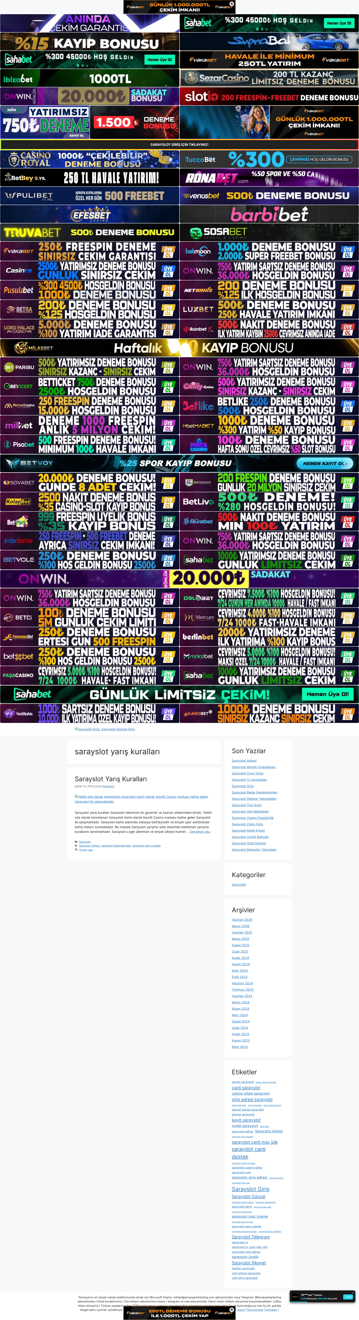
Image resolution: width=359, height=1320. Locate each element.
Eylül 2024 (240, 977)
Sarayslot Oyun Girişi (247, 773)
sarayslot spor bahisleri (270, 1231)
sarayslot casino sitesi (247, 1167)
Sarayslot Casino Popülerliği (253, 818)
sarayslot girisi (276, 1178)
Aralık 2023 (240, 1034)
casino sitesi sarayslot (251, 1093)
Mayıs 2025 (240, 939)
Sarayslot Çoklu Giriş (247, 824)
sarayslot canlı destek (249, 1153)
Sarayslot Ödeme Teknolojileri (254, 799)
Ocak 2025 (240, 951)
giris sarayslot (255, 1105)
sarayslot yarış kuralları (146, 845)
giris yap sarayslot (272, 1105)
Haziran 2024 (242, 996)
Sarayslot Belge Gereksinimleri (254, 792)
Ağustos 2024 (242, 983)
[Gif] (179, 348)
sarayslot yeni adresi (246, 1252)
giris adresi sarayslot (252, 1099)
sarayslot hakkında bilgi (116, 845)
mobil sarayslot (245, 1126)
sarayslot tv (240, 1242)
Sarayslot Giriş (243, 786)
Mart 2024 (240, 1015)
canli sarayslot (246, 1087)
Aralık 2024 (240, 958)
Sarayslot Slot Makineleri (250, 811)
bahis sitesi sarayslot (266, 1082)
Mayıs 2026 (240, 926)
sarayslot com (241, 1172)
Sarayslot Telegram (251, 1236)
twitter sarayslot (243, 1268)
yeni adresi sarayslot (246, 1273)
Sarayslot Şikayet (249, 1262)
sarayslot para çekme (246, 1226)
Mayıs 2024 (240, 1002)
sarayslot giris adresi (249, 1177)
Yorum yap (86, 849)
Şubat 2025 (240, 945)
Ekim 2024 (240, 970)
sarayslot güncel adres (243, 1202)
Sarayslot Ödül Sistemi (249, 843)
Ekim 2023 (240, 1047)
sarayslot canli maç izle (255, 1141)
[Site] (89, 251)
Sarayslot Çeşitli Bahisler (250, 837)
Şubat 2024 (241, 1021)
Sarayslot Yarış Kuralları (111, 779)
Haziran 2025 (242, 932)
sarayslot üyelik (245, 1257)
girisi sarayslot (239, 1105)
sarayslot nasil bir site (242, 1222)
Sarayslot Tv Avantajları (249, 780)
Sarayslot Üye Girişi (246, 805)
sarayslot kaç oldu (262, 1207)
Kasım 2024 (241, 964)
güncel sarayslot (243, 1114)
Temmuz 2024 (243, 990)
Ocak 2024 (240, 1028)
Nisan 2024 (240, 1009)
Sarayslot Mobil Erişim (248, 830)
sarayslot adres (242, 1131)
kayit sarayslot (246, 1119)
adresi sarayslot (243, 1082)
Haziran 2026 (242, 920)
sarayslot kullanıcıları (242, 1212)
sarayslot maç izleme (250, 1216)
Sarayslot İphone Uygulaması (253, 767)
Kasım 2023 (241, 1040)
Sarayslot (85, 841)
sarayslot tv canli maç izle (249, 1247)
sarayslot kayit (242, 1206)
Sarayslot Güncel (248, 1196)
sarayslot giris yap (241, 1183)
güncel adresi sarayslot (248, 1109)
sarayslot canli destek (242, 1136)
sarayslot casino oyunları (243, 1163)
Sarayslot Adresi (89, 845)
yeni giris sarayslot (245, 1278)
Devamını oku (200, 832)
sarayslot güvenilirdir (265, 1202)
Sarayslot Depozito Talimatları (254, 850)
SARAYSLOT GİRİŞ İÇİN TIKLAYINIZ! (179, 145)
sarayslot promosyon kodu (244, 1231)
